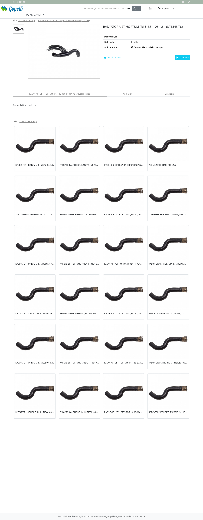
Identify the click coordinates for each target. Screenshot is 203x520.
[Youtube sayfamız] (20, 2)
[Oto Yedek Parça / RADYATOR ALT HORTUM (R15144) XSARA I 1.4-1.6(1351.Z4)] (123, 242)
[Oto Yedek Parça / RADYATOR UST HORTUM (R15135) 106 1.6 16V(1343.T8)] (168, 341)
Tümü (76, 8)
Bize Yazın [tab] (169, 93)
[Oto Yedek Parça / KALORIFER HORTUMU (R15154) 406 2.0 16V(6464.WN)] (35, 144)
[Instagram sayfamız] (17, 2)
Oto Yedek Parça (26, 20)
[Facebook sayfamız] (14, 2)
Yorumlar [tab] (127, 93)
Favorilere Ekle (113, 57)
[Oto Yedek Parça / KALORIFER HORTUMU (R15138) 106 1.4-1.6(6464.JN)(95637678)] (35, 341)
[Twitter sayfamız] (24, 2)
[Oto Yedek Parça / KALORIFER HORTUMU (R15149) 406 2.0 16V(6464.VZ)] (168, 193)
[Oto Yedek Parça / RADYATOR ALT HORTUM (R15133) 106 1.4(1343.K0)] (79, 391)
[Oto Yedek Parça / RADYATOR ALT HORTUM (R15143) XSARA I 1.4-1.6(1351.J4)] (168, 242)
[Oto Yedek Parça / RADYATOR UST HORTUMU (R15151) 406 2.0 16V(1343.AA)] (79, 193)
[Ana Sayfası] (14, 20)
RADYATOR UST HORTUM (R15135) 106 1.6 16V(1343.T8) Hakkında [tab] (59, 93)
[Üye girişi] (150, 8)
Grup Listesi (64, 8)
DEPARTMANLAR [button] (34, 14)
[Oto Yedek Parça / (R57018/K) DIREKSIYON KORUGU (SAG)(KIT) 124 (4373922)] (123, 144)
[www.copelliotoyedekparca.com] (12, 9)
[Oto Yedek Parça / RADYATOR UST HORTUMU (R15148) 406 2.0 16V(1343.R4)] (123, 193)
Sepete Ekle (183, 57)
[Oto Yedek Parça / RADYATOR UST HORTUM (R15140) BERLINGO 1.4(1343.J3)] (79, 292)
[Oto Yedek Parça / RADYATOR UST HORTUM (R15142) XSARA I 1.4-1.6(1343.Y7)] (35, 292)
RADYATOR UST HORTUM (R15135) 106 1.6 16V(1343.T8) (64, 20)
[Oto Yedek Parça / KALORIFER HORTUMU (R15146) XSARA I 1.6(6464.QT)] (35, 242)
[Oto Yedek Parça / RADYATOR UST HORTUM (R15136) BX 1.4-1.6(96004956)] (123, 341)
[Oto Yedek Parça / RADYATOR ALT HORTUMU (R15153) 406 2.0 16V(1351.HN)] (79, 144)
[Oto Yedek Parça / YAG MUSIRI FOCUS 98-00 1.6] (168, 144)
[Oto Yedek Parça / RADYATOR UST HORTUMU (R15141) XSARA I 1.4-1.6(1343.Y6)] (123, 292)
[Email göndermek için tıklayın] (183, 2)
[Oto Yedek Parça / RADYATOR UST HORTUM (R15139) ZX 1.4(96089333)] (168, 292)
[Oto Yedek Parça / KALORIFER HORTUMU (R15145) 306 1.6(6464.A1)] (79, 242)
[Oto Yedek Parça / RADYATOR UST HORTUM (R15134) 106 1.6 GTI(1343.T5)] (35, 391)
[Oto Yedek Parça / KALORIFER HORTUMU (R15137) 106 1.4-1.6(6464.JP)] (79, 341)
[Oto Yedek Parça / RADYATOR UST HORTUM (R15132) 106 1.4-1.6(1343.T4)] (123, 391)
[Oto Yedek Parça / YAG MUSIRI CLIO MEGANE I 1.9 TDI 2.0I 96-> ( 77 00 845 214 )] (35, 193)
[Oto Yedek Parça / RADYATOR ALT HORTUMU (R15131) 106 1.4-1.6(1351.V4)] (168, 391)
